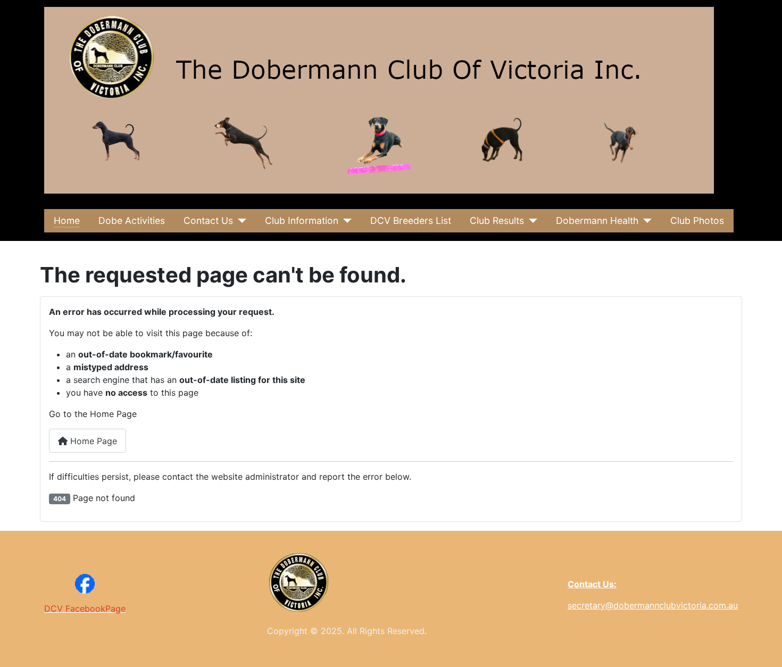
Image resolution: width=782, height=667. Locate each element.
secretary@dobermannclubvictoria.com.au (653, 605)
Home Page (92, 441)
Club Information (301, 220)
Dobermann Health (597, 220)
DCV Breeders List (410, 220)
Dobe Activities (131, 220)
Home (67, 220)
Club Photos (697, 220)
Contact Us (208, 220)
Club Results (497, 220)
